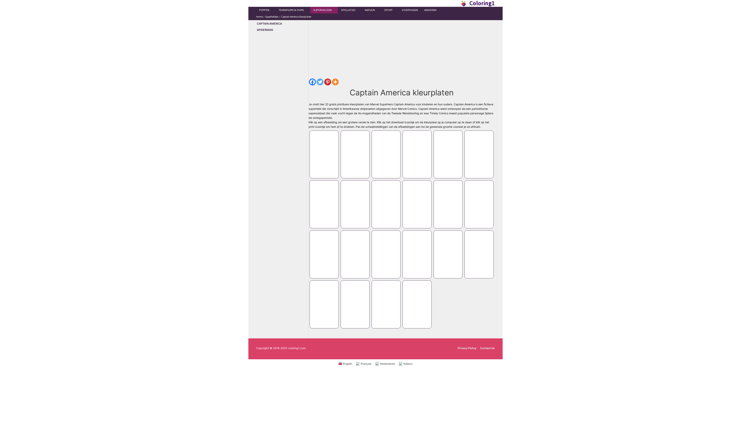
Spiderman (265, 29)
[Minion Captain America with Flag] (448, 250)
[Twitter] (320, 82)
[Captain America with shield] (386, 200)
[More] (335, 82)
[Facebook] (312, 82)
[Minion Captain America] (324, 300)
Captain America (269, 23)
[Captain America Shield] (386, 300)
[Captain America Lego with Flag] (448, 150)
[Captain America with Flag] (448, 200)
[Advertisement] (282, 101)
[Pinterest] (327, 82)
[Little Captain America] (386, 250)
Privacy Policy (467, 348)
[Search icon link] (456, 3)
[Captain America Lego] (324, 150)
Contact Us (487, 348)
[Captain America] (324, 250)
